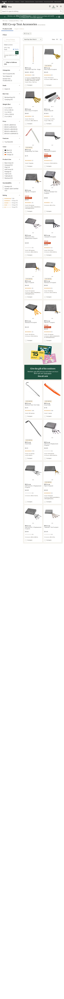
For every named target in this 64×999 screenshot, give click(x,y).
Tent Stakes (6, 76)
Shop (10, 7)
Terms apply (47, 373)
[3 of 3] (53, 106)
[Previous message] (5, 16)
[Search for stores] (17, 52)
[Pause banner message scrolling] (59, 16)
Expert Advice (19, 29)
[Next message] (57, 16)
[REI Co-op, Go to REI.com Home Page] (4, 6)
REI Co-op (5, 20)
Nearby (16, 49)
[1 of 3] (51, 106)
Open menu (60, 6)
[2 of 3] (52, 106)
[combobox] (32, 11)
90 (61, 39)
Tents (21, 20)
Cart (57, 6)
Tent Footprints (7, 73)
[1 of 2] (32, 63)
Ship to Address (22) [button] (10, 63)
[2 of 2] (33, 63)
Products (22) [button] (7, 29)
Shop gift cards (43, 376)
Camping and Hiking (14, 20)
